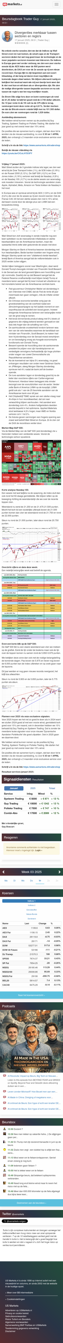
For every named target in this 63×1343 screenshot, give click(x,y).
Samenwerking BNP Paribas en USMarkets (25, 1324)
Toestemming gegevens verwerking (22, 1328)
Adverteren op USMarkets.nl (18, 1310)
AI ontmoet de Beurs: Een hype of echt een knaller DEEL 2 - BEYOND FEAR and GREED (34, 1104)
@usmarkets (18, 1214)
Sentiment (32, 918)
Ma (6, 880)
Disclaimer (10, 1331)
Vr (40, 880)
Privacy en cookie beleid (17, 1313)
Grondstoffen (31, 909)
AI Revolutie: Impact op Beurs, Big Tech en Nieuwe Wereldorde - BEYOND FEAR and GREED (32, 1077)
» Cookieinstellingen (15, 1299)
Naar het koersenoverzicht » (31, 995)
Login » (38, 850)
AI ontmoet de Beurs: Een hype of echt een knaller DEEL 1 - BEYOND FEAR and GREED (34, 1110)
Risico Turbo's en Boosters (17, 1319)
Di (14, 880)
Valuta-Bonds (31, 914)
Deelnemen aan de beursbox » (31, 1202)
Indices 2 (31, 905)
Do (31, 880)
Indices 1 (32, 901)
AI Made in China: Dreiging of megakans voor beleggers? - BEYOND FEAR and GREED (29, 1099)
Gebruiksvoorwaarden (15, 1316)
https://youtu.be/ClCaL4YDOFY (17, 153)
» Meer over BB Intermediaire (19, 1292)
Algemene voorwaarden (16, 1322)
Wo (22, 880)
